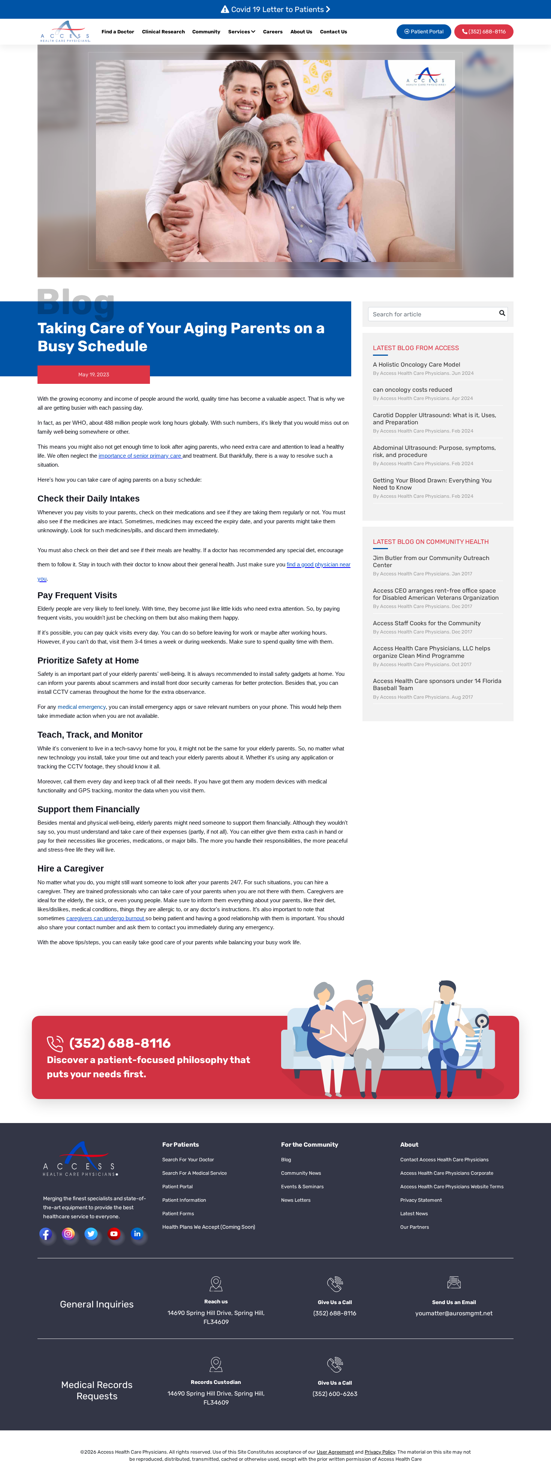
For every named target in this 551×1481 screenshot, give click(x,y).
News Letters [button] (296, 1200)
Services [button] (239, 31)
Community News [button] (301, 1173)
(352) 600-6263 (335, 1393)
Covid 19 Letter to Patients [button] (277, 9)
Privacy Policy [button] (380, 1452)
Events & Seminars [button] (302, 1186)
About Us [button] (301, 31)
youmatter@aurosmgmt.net (454, 1313)
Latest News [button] (414, 1213)
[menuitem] (275, 32)
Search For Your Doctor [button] (188, 1159)
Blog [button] (286, 1159)
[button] (65, 32)
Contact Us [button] (333, 31)
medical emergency (82, 707)
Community (206, 31)
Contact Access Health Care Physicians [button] (444, 1159)
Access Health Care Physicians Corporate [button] (446, 1173)
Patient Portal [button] (426, 31)
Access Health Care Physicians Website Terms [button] (452, 1186)
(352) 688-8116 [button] (486, 31)
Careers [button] (273, 31)
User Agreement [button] (335, 1452)
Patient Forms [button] (178, 1213)
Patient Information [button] (184, 1200)
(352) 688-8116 (120, 1043)
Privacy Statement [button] (421, 1200)
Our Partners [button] (414, 1227)
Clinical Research (163, 31)
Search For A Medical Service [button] (194, 1173)
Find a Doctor (118, 31)
